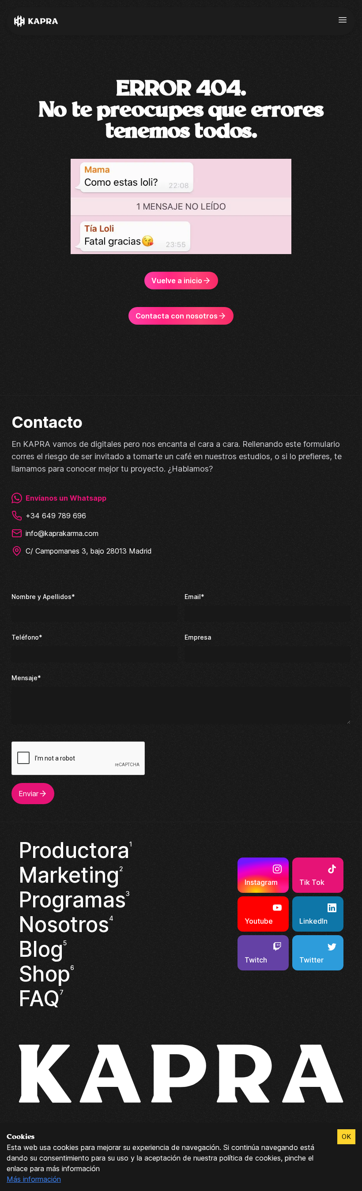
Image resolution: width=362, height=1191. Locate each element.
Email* (194, 596)
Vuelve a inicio (176, 280)
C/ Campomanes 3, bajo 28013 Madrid (89, 551)
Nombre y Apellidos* (43, 596)
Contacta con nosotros (177, 315)
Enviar (28, 793)
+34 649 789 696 (56, 515)
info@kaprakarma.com (62, 533)
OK (346, 1136)
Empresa (198, 637)
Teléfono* (26, 637)
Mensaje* (26, 678)
